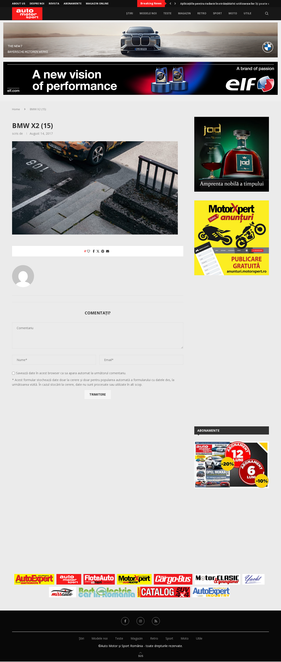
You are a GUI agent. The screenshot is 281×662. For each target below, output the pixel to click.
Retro (201, 13)
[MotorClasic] (217, 579)
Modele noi (148, 13)
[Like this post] (88, 251)
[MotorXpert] (134, 579)
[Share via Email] (107, 251)
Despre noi (37, 3)
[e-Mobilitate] (106, 592)
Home (16, 109)
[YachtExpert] (253, 579)
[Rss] (156, 621)
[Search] (267, 13)
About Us (18, 3)
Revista (54, 3)
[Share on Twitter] (97, 251)
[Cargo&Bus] (173, 579)
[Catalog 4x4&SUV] (163, 592)
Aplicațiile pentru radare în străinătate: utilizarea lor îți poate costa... (228, 4)
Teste (167, 13)
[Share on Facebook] (94, 251)
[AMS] (68, 579)
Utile (247, 13)
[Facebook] (125, 621)
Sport (217, 13)
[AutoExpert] (34, 579)
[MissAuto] (62, 592)
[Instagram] (140, 621)
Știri (129, 13)
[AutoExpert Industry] (211, 592)
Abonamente (72, 3)
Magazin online (97, 3)
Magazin (184, 13)
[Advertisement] (227, 350)
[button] (170, 3)
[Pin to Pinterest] (102, 251)
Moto (233, 13)
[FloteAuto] (99, 579)
